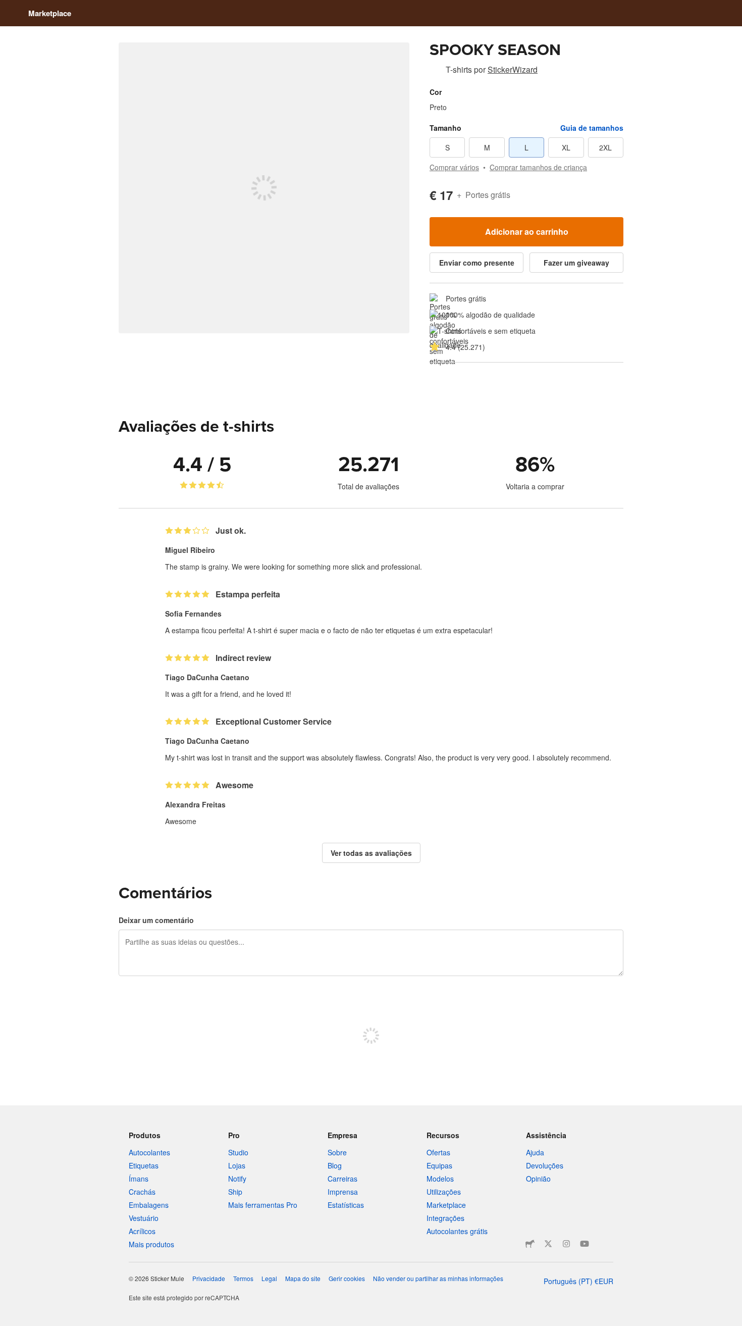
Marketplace (49, 13)
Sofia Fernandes (193, 613)
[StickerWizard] (436, 71)
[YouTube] (584, 1244)
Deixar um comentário (156, 920)
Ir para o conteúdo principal (7, 7)
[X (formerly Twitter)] (548, 1244)
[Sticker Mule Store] (530, 1244)
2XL (605, 147)
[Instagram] (566, 1244)
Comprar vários (454, 167)
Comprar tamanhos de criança (538, 167)
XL (566, 147)
